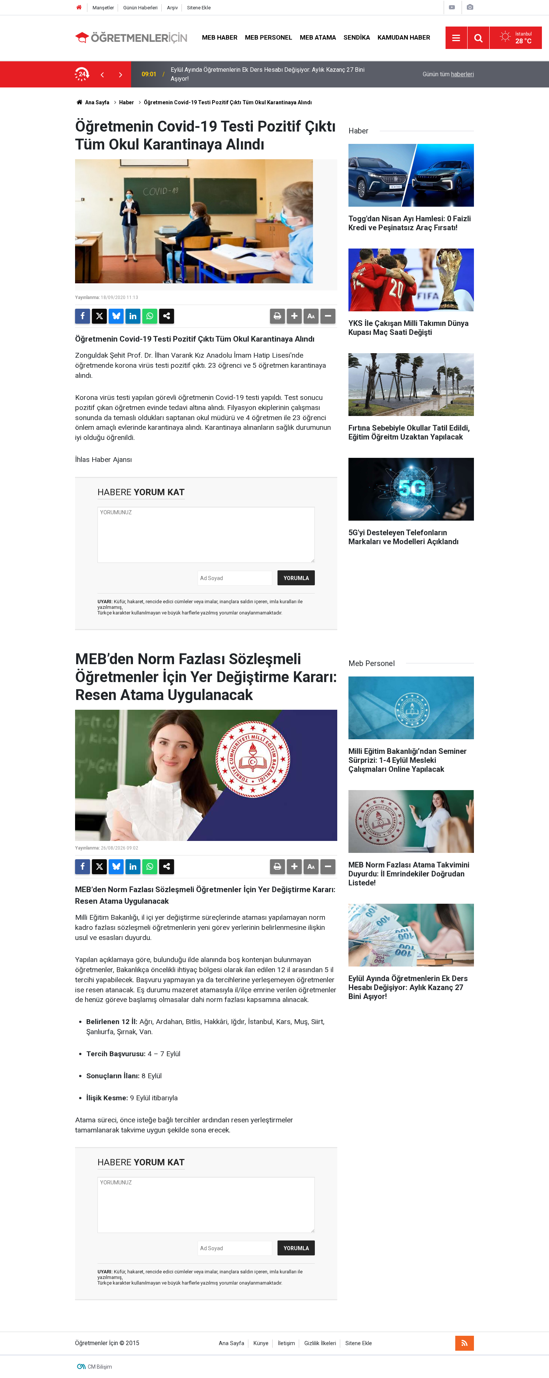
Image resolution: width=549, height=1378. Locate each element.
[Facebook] (82, 316)
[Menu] (456, 38)
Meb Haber (220, 37)
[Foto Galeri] (470, 7)
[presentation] (102, 74)
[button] (294, 316)
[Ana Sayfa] (79, 7)
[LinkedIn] (132, 316)
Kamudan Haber (404, 37)
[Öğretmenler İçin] (131, 37)
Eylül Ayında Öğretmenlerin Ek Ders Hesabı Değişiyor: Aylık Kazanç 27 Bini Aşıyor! (268, 74)
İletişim (286, 1343)
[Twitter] (99, 316)
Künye (261, 1343)
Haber (126, 102)
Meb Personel (268, 37)
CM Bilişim (100, 1367)
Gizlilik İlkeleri (320, 1343)
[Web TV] (452, 7)
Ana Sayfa (96, 102)
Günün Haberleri (140, 7)
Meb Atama (318, 37)
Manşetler (103, 7)
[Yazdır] (277, 316)
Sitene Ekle (199, 7)
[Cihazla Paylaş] (166, 316)
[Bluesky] (116, 316)
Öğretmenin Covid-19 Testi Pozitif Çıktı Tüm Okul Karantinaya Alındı (228, 102)
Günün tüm (448, 74)
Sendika (357, 37)
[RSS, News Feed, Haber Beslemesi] (464, 1343)
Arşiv (172, 7)
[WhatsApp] (149, 316)
